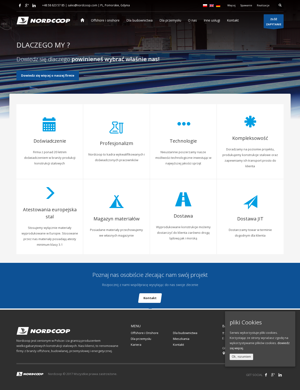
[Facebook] (19, 5)
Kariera (136, 344)
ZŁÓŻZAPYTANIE (273, 21)
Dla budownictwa (185, 333)
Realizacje (263, 5)
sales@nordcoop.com (82, 5)
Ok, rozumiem (241, 356)
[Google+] (26, 5)
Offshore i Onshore (144, 333)
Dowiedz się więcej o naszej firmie (47, 75)
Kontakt (150, 298)
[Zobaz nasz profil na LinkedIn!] (280, 374)
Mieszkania (181, 339)
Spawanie (246, 5)
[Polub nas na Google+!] (273, 374)
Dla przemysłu (141, 339)
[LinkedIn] (34, 5)
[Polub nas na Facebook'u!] (266, 374)
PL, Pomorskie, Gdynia (115, 5)
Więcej (231, 5)
